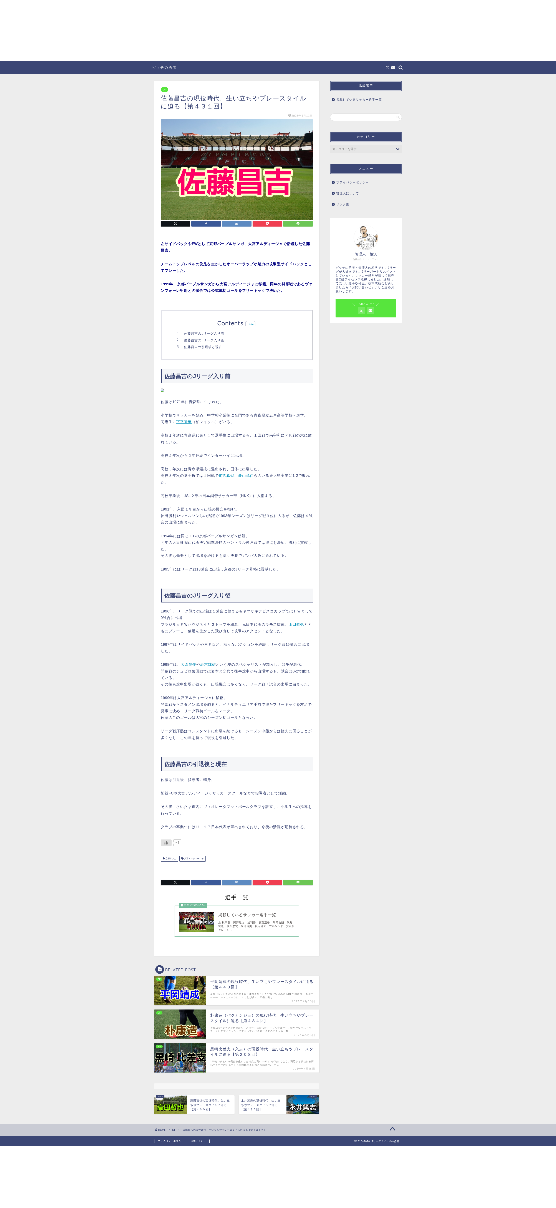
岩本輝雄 (208, 664)
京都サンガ (170, 859)
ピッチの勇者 (164, 67)
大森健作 (188, 664)
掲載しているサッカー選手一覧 (359, 99)
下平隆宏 (184, 422)
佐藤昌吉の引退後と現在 (203, 347)
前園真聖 (226, 476)
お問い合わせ (198, 1141)
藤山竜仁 (246, 476)
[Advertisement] (278, 30)
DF (164, 89)
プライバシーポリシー (352, 182)
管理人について (347, 193)
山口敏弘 (296, 624)
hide (251, 324)
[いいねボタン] (166, 842)
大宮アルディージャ (194, 859)
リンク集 (342, 204)
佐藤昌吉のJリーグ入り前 (204, 333)
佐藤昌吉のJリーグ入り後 (204, 340)
